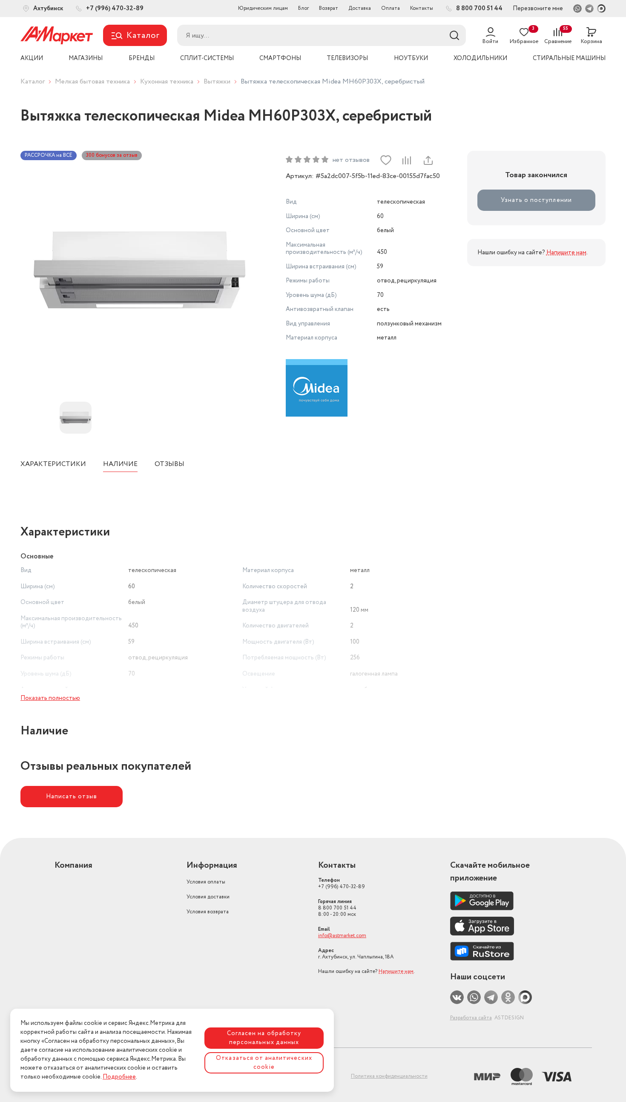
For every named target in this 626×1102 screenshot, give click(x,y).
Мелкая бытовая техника (92, 81)
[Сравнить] (406, 160)
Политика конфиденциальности (389, 1076)
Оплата (390, 8)
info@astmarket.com (342, 935)
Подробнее (119, 1077)
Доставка (359, 8)
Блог (303, 8)
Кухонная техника (166, 81)
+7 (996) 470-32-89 (341, 883)
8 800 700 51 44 (337, 908)
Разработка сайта (471, 1017)
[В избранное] (385, 160)
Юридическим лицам (263, 8)
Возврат (328, 8)
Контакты (421, 8)
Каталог (32, 81)
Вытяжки (217, 81)
